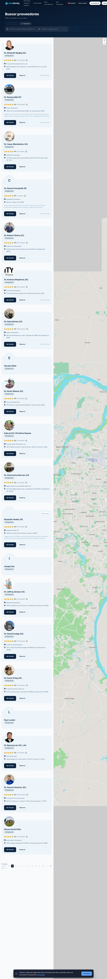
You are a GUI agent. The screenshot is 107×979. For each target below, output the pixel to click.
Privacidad (41, 975)
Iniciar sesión (82, 3)
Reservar (22, 75)
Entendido (86, 974)
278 (50, 866)
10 (43, 866)
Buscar (73, 29)
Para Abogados (59, 3)
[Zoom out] (104, 43)
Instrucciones (45, 75)
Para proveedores (48, 3)
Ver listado (10, 75)
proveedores (95, 3)
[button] (80, 526)
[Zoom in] (104, 40)
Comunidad (37, 3)
